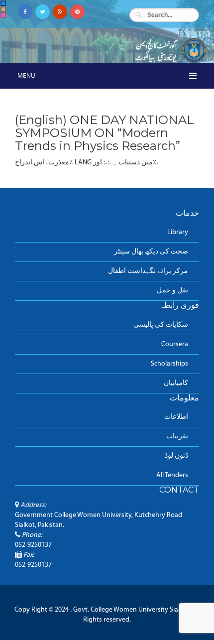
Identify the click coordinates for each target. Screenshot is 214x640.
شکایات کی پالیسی (160, 325)
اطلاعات (176, 417)
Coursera (174, 344)
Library (177, 232)
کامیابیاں (176, 383)
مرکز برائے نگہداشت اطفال (148, 271)
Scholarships (169, 364)
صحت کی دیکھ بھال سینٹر (151, 252)
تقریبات (177, 436)
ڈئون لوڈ (176, 456)
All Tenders (172, 475)
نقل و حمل (172, 290)
